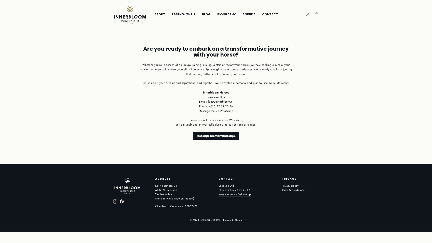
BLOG (206, 14)
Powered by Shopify (232, 220)
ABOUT (159, 14)
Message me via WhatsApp (216, 111)
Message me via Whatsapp (216, 136)
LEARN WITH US (183, 14)
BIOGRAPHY (226, 14)
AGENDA (248, 14)
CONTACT (270, 14)
